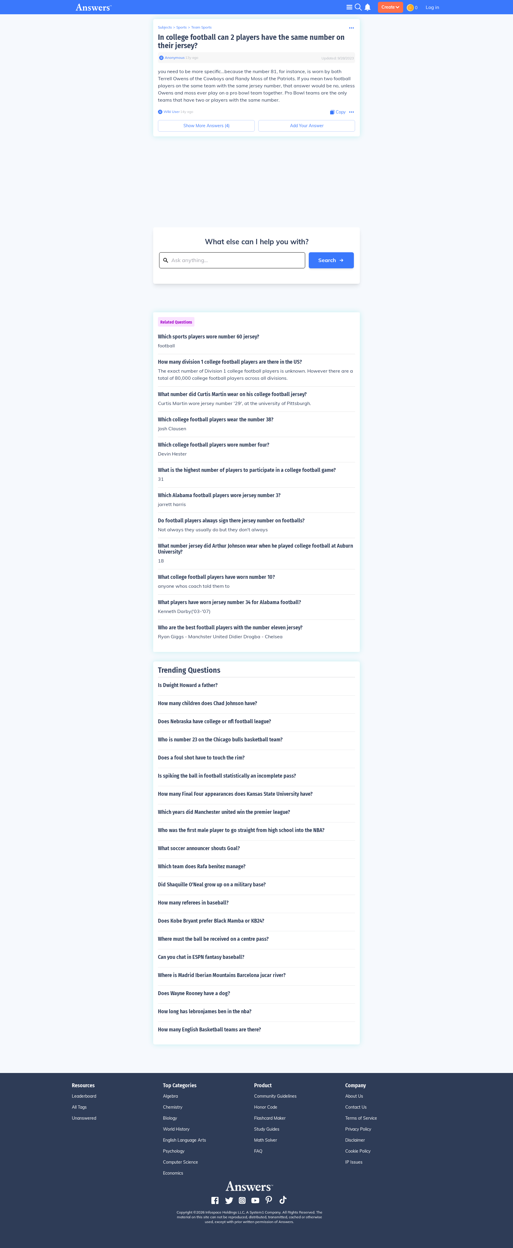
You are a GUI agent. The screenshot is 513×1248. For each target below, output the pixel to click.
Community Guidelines (275, 1096)
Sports (181, 27)
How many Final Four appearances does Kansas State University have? (235, 794)
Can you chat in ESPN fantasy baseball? (201, 957)
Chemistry (172, 1107)
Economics (173, 1173)
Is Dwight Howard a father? (188, 685)
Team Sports (201, 27)
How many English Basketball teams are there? (209, 1029)
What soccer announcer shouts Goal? (199, 848)
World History (176, 1129)
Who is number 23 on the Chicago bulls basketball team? (220, 739)
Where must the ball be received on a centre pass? (213, 939)
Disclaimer (355, 1140)
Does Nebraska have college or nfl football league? (214, 721)
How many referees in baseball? (193, 902)
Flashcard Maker (270, 1118)
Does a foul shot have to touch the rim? (201, 757)
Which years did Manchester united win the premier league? (224, 812)
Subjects (165, 27)
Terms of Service (361, 1118)
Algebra (170, 1096)
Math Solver (265, 1140)
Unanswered (84, 1118)
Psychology (173, 1151)
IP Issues (353, 1162)
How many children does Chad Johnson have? (207, 703)
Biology (170, 1118)
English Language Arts (184, 1140)
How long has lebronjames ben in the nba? (204, 1011)
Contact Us (356, 1107)
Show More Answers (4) (206, 125)
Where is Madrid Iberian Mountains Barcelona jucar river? (222, 975)
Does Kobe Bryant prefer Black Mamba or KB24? (211, 921)
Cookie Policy (357, 1151)
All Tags (79, 1107)
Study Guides (266, 1129)
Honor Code (265, 1107)
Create (388, 7)
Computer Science (180, 1162)
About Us (354, 1096)
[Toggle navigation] (349, 7)
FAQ (258, 1151)
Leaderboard (84, 1096)
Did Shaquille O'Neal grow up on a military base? (212, 884)
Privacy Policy (358, 1129)
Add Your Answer (307, 125)
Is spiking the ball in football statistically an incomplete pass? (227, 776)
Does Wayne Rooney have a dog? (194, 993)
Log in (432, 7)
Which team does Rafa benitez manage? (202, 866)
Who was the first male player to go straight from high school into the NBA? (241, 830)
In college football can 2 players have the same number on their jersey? (251, 41)
